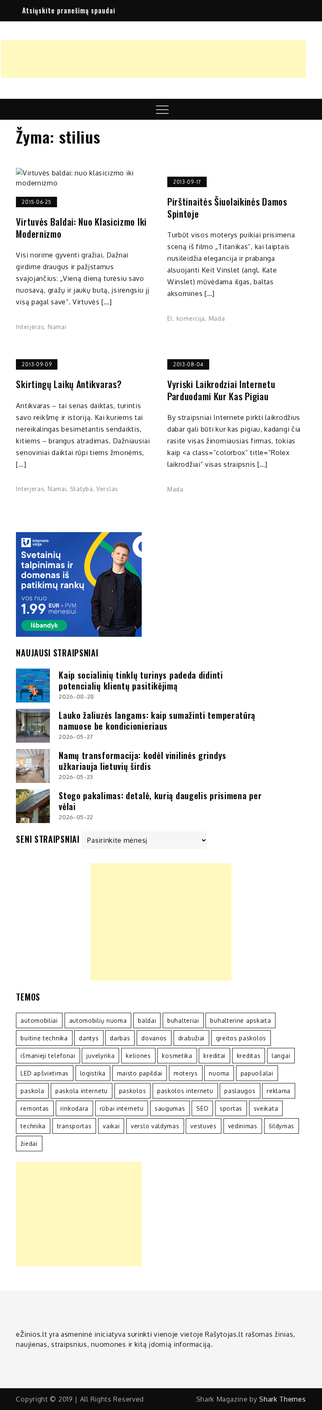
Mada (217, 318)
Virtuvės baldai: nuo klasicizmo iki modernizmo (81, 227)
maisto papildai (140, 1073)
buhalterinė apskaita (240, 1020)
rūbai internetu (122, 1108)
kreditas (249, 1055)
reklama (279, 1090)
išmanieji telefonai (48, 1055)
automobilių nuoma (98, 1020)
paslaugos (239, 1090)
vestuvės (203, 1126)
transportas (74, 1126)
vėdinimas (242, 1126)
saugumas (170, 1108)
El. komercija (186, 318)
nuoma (219, 1073)
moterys (186, 1073)
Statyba (81, 488)
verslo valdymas (155, 1126)
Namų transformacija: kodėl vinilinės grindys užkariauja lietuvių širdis (142, 760)
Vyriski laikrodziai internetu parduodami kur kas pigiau (221, 390)
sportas (231, 1108)
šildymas (282, 1126)
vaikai (111, 1126)
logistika (93, 1073)
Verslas (107, 488)
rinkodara (74, 1108)
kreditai (214, 1055)
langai (281, 1055)
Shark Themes (282, 1399)
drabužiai (191, 1038)
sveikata (266, 1108)
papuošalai (257, 1073)
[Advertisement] (153, 59)
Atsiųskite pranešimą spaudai (68, 10)
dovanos (154, 1038)
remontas (35, 1108)
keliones (138, 1055)
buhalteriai (183, 1020)
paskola (32, 1090)
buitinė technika (44, 1038)
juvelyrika (100, 1055)
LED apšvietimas (45, 1073)
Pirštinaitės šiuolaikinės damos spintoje (227, 207)
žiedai (29, 1143)
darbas (120, 1038)
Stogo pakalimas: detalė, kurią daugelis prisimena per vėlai (160, 801)
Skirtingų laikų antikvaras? (69, 384)
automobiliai (39, 1020)
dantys (89, 1038)
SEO (202, 1108)
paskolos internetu (185, 1090)
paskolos (132, 1090)
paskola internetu (81, 1090)
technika (33, 1126)
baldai (147, 1020)
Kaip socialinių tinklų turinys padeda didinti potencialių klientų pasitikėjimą (141, 680)
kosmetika (177, 1055)
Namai (57, 326)
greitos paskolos (241, 1038)
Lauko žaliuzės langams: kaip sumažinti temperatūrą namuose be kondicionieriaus (157, 720)
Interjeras (30, 326)
